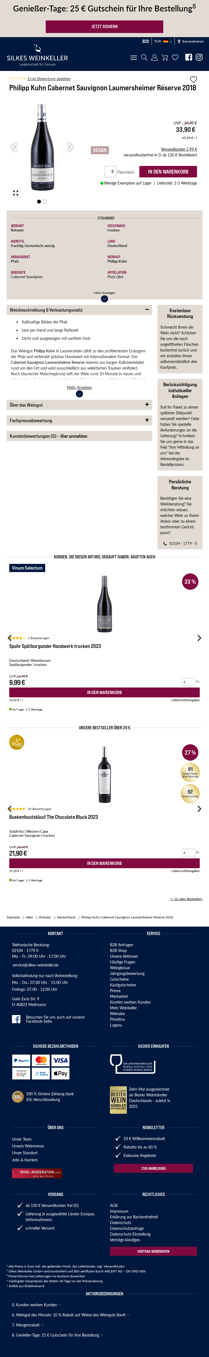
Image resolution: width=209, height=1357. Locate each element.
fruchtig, (18, 245)
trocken (113, 230)
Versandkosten (114, 1266)
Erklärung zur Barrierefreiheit (134, 1216)
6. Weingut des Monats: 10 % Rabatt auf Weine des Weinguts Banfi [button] (69, 1314)
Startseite (13, 917)
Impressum (119, 1211)
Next (70, 147)
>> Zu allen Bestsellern (186, 899)
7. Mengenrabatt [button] (26, 1325)
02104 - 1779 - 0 (183, 543)
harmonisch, (34, 245)
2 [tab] (45, 202)
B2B (145, 41)
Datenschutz (120, 1222)
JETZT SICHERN (104, 26)
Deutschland (117, 245)
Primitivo (117, 1019)
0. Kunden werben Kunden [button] (35, 1304)
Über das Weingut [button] (26, 405)
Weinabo (117, 1013)
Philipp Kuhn (117, 261)
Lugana (116, 1025)
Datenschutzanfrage (127, 1228)
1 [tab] (39, 202)
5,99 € (179, 149)
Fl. (198, 681)
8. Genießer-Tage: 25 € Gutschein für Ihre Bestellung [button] (56, 1335)
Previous (14, 147)
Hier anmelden (73, 436)
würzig (49, 245)
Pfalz (15, 261)
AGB (114, 1205)
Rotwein (17, 230)
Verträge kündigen (125, 1239)
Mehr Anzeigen (104, 292)
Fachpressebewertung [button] (31, 420)
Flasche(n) (128, 172)
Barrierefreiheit (193, 41)
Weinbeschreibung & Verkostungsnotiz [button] (46, 310)
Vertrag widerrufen (153, 1251)
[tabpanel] (42, 147)
